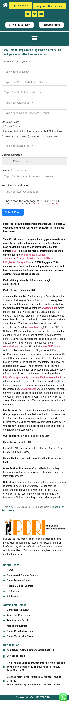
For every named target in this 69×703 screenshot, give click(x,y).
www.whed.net (10, 346)
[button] (34, 38)
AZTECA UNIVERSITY (22, 506)
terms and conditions (45, 203)
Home (5, 506)
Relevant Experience (14, 170)
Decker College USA (19, 262)
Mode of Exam (10, 122)
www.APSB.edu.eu (52, 346)
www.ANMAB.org (34, 327)
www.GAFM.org (28, 388)
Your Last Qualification (16, 185)
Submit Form (12, 212)
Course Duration (12, 154)
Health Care (42, 506)
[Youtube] (41, 14)
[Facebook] (28, 14)
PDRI (15, 250)
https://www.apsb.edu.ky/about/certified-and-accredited (32, 377)
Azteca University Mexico (30, 258)
